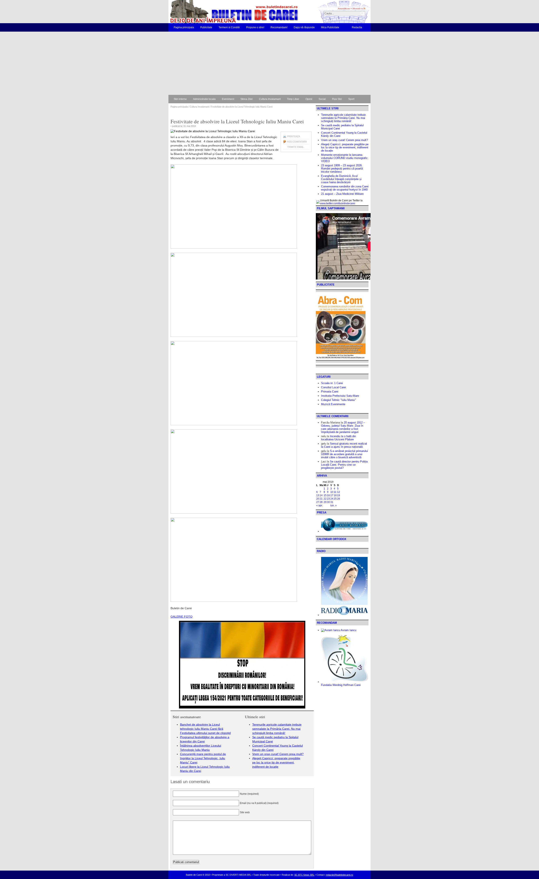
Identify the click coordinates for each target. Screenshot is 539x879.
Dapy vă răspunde (304, 27)
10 (331, 492)
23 (328, 498)
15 (325, 495)
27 (317, 502)
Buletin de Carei (222, 11)
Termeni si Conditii (229, 27)
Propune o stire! (255, 27)
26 (338, 498)
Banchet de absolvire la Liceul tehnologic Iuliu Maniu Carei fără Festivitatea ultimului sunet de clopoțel (205, 729)
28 (321, 502)
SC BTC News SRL (304, 875)
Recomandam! (279, 27)
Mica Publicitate (330, 27)
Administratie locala (204, 99)
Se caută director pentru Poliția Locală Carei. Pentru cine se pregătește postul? (344, 464)
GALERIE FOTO (181, 616)
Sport (351, 99)
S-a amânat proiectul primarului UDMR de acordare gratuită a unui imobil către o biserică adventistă (344, 454)
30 (328, 502)
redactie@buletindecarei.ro (339, 875)
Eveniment (228, 99)
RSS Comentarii (297, 141)
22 (325, 498)
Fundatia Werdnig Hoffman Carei (341, 685)
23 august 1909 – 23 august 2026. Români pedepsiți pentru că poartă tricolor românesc (342, 168)
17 (331, 495)
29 (325, 502)
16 (328, 495)
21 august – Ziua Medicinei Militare (342, 193)
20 (317, 498)
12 (338, 492)
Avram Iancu (348, 630)
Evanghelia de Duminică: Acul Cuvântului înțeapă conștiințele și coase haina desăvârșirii (341, 179)
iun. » (333, 505)
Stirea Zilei (246, 99)
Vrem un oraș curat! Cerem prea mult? (278, 754)
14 (321, 495)
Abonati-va (357, 8)
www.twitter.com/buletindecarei (337, 203)
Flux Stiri (337, 99)
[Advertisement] (269, 63)
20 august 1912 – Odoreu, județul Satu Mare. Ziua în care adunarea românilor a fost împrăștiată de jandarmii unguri (343, 427)
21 (321, 498)
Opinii (309, 99)
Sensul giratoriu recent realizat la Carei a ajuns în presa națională (344, 445)
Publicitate (206, 27)
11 (335, 492)
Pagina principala (184, 27)
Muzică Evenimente (333, 404)
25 (335, 498)
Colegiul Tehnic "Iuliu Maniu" (338, 400)
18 (335, 495)
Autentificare (344, 8)
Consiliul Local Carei (333, 387)
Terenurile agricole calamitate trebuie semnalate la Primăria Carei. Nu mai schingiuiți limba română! (277, 729)
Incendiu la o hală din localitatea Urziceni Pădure (338, 438)
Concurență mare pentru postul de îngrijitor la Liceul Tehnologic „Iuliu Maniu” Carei (203, 758)
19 (338, 495)
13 (317, 495)
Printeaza (293, 136)
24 (331, 498)
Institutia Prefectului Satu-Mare (340, 395)
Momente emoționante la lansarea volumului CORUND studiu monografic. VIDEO (344, 158)
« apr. (319, 505)
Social (322, 99)
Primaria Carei (329, 391)
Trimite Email (295, 147)
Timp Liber (293, 99)
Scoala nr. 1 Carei (332, 383)
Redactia (357, 27)
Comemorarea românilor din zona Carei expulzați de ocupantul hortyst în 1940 (344, 188)
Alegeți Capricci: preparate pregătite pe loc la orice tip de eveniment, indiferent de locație (276, 762)
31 (331, 502)
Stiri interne (180, 99)
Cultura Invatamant (270, 99)
